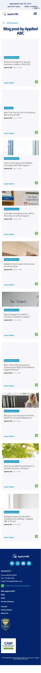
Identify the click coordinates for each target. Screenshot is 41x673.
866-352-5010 (25, 3)
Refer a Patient (31, 6)
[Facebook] (12, 563)
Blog (3, 595)
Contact (4, 606)
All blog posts (12, 23)
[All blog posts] (3, 23)
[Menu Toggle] (35, 13)
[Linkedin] (29, 563)
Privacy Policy (6, 610)
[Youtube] (23, 563)
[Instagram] (17, 563)
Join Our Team (14, 6)
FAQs (3, 598)
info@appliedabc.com (14, 581)
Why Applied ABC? (8, 591)
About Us (4, 613)
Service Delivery (7, 602)
